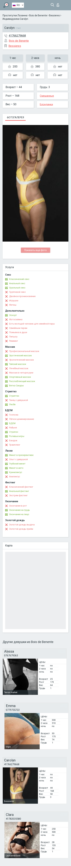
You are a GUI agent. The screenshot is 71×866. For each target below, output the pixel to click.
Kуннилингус (15, 472)
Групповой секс (17, 292)
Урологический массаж (21, 359)
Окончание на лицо (19, 514)
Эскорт (13, 315)
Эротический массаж (20, 355)
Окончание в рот (18, 505)
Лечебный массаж (18, 368)
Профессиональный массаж (24, 351)
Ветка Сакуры (16, 385)
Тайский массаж (17, 364)
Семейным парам (18, 328)
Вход (59, 4)
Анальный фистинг (19, 491)
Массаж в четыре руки (21, 372)
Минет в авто (16, 468)
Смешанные (47, 95)
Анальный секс (17, 283)
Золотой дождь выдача (22, 524)
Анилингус (14, 476)
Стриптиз (14, 396)
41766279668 (17, 35)
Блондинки (46, 104)
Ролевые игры (16, 436)
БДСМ (12, 423)
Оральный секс (17, 287)
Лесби (12, 404)
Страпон (13, 432)
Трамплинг (14, 444)
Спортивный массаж (20, 377)
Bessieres (54, 15)
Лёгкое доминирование (21, 419)
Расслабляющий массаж (22, 381)
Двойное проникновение (22, 296)
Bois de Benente (38, 15)
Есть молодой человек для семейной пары (32, 323)
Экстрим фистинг (18, 495)
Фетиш (12, 305)
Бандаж (13, 440)
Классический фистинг (21, 487)
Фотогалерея (15, 117)
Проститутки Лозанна (15, 15)
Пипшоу (13, 336)
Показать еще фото (35, 250)
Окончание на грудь (19, 510)
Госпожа (13, 414)
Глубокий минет (17, 463)
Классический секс (19, 279)
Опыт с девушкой (18, 459)
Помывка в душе (18, 332)
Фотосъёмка (15, 319)
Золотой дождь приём (21, 529)
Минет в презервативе (21, 455)
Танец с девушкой (18, 400)
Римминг (13, 341)
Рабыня (13, 427)
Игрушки (13, 300)
